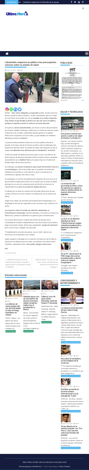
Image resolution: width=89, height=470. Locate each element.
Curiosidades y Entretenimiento (71, 342)
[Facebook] (15, 109)
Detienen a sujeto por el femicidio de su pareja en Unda (33, 2)
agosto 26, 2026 (67, 131)
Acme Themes (64, 466)
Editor (21, 70)
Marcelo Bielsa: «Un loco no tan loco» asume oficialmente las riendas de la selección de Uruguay (47, 263)
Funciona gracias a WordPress (30, 466)
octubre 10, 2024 (48, 291)
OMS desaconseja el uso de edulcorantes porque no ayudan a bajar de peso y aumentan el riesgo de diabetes (18, 263)
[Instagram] (7, 109)
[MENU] (86, 53)
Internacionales (11, 253)
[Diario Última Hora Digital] (7, 53)
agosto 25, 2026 (67, 181)
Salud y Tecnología (67, 168)
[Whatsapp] (11, 109)
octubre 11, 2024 (12, 298)
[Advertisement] (44, 35)
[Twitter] (20, 109)
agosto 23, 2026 (67, 423)
